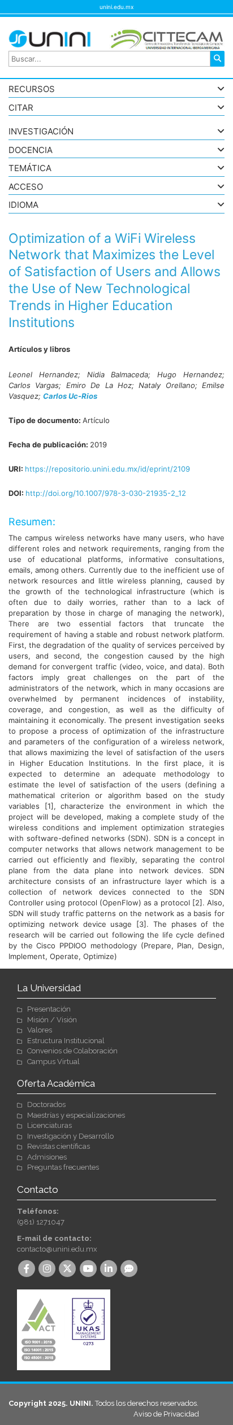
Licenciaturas (49, 1125)
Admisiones (47, 1157)
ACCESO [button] (25, 187)
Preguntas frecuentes (63, 1167)
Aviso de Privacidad (166, 1414)
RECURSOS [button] (31, 89)
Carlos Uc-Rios (70, 395)
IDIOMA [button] (23, 205)
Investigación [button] (41, 132)
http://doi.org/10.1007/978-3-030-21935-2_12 (105, 493)
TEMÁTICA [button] (29, 168)
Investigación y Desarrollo (70, 1136)
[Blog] (130, 1269)
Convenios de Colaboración (72, 1051)
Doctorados (46, 1104)
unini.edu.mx (116, 6)
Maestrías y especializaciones (76, 1115)
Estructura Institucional (66, 1040)
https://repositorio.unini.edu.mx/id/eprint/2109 (107, 468)
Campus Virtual (53, 1061)
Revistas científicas (58, 1146)
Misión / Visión (52, 1020)
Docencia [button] (30, 150)
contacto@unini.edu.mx (57, 1249)
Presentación (49, 1009)
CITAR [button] (20, 108)
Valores (39, 1030)
